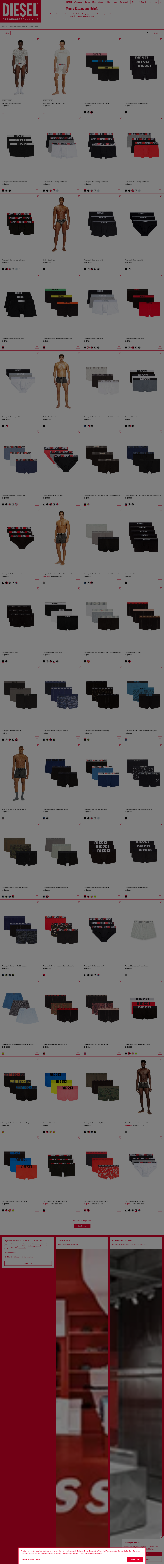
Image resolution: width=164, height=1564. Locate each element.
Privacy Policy (84, 1553)
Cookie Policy (97, 1553)
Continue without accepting (30, 1559)
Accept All (135, 1559)
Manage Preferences (63, 1553)
